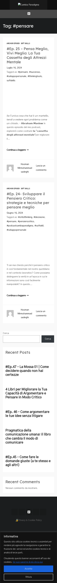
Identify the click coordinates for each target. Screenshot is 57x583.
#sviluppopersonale (16, 76)
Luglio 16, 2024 (14, 68)
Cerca (6, 333)
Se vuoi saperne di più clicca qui (28, 562)
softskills (11, 81)
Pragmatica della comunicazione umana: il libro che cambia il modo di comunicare (28, 436)
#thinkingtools (35, 76)
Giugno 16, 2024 (15, 213)
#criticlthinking (25, 217)
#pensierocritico (26, 221)
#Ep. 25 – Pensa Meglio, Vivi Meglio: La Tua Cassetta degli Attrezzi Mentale (27, 55)
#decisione (39, 217)
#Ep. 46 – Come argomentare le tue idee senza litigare (27, 413)
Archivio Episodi (13, 43)
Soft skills (25, 43)
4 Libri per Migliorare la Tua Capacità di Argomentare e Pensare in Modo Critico (26, 393)
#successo (34, 72)
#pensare (23, 72)
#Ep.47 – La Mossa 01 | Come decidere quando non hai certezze (27, 370)
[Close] (54, 534)
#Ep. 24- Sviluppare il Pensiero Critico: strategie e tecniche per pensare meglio (28, 200)
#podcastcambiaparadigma (20, 226)
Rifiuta (28, 577)
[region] (28, 557)
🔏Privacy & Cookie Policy (28, 520)
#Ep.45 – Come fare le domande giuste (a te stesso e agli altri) (28, 461)
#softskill (39, 226)
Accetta (28, 569)
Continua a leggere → (18, 150)
